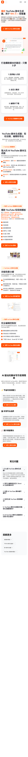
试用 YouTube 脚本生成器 (13, 424)
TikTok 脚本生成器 (8, 543)
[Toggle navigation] (6, 2)
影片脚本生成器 (7, 547)
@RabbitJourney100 (7, 214)
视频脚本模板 (7, 539)
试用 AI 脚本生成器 (11, 445)
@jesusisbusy (16, 212)
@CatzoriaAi (18, 214)
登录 (21, 2)
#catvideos (4, 219)
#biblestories (15, 217)
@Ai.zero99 (4, 215)
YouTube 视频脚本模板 (9, 551)
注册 (25, 2)
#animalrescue (5, 217)
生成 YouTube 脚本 (11, 405)
